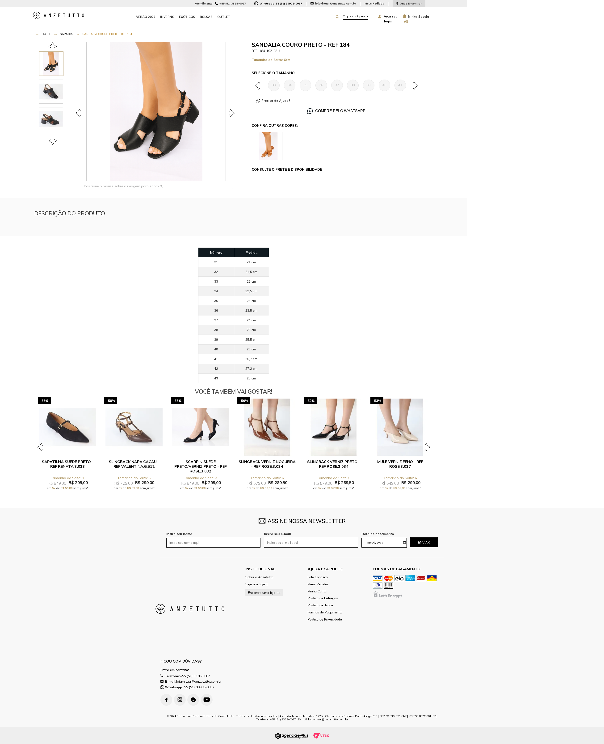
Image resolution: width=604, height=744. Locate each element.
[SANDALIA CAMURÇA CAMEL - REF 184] (268, 146)
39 (368, 85)
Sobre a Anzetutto (259, 577)
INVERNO (167, 17)
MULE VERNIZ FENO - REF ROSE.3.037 (400, 464)
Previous (78, 112)
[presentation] (53, 63)
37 (337, 85)
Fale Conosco (318, 577)
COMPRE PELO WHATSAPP (340, 111)
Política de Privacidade (325, 619)
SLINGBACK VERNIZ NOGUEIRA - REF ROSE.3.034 (267, 464)
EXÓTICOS (187, 17)
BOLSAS (206, 17)
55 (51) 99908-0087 (189, 687)
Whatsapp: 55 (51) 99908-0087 (280, 3)
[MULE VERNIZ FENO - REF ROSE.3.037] (400, 427)
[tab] (53, 63)
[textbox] (355, 16)
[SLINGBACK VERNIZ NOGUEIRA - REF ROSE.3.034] (267, 427)
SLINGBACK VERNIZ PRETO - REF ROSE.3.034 (333, 464)
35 (305, 85)
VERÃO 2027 (145, 17)
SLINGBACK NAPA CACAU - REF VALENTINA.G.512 (134, 464)
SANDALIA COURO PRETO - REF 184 (107, 34)
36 (321, 85)
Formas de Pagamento (325, 612)
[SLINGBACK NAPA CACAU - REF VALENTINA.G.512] (134, 427)
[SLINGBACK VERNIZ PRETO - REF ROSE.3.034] (333, 427)
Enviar (424, 542)
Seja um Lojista (256, 584)
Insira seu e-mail (277, 534)
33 (274, 85)
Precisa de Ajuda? (275, 100)
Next (231, 112)
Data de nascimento (377, 534)
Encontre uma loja (261, 593)
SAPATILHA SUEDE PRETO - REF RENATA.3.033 (67, 464)
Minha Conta (317, 591)
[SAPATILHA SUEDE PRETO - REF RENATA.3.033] (67, 427)
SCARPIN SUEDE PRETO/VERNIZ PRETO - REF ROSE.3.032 (200, 466)
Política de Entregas (323, 598)
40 (384, 85)
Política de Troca (320, 605)
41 (400, 85)
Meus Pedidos (374, 3)
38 (353, 85)
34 (289, 85)
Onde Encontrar (411, 3)
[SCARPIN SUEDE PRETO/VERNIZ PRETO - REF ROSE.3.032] (200, 427)
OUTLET (223, 17)
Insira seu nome (179, 534)
